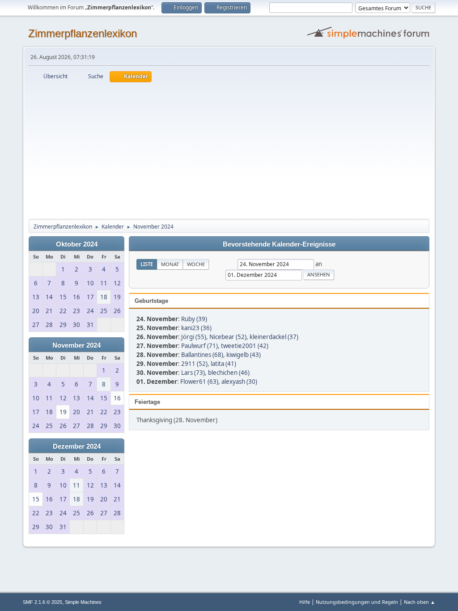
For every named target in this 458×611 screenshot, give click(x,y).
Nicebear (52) (227, 337)
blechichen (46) (229, 373)
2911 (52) (194, 364)
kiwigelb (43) (243, 355)
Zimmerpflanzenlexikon (82, 33)
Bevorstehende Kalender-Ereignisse (279, 244)
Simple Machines (83, 602)
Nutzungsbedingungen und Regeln (357, 601)
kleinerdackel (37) (274, 337)
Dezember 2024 (77, 446)
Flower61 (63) (199, 382)
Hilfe (304, 601)
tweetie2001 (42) (244, 346)
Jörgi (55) (193, 337)
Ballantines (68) (202, 355)
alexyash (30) (239, 382)
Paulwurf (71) (199, 346)
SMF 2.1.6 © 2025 (42, 602)
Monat (170, 264)
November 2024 (76, 345)
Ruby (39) (194, 319)
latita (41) (223, 364)
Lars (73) (193, 373)
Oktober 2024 (77, 244)
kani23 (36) (196, 328)
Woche (196, 264)
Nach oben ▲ (419, 601)
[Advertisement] (229, 149)
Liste (146, 264)
